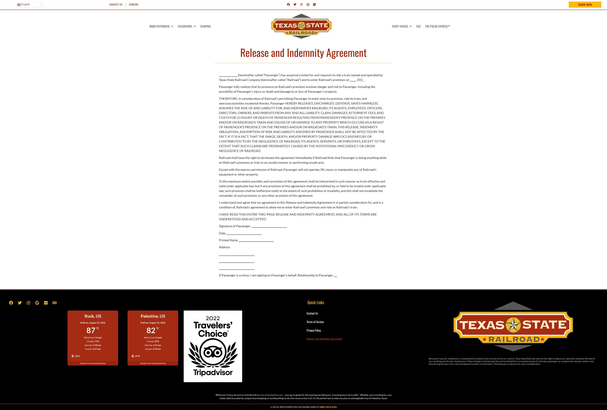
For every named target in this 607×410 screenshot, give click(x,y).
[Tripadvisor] (54, 303)
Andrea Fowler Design (328, 407)
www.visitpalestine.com (271, 395)
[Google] (308, 4)
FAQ (418, 26)
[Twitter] (295, 4)
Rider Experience (160, 26)
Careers (133, 4)
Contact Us (116, 4)
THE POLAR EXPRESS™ (437, 26)
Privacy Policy (314, 330)
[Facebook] (288, 4)
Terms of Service (315, 322)
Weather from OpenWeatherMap (93, 363)
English (25, 4)
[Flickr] (314, 4)
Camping (205, 26)
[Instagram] (301, 4)
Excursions (185, 26)
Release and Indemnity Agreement (324, 339)
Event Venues (400, 26)
